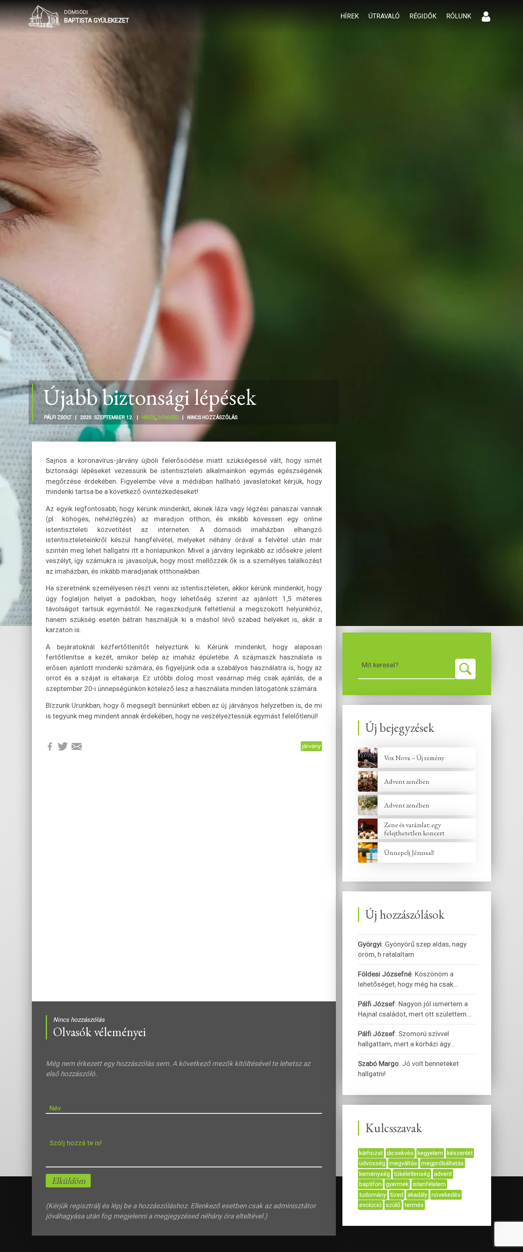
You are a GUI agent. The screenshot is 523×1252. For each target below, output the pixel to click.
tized (396, 1194)
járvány (311, 746)
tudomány (372, 1194)
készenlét (460, 1153)
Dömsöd (168, 417)
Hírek (349, 16)
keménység (374, 1174)
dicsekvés (400, 1153)
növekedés (445, 1194)
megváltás (403, 1163)
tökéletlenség (412, 1174)
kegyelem (430, 1153)
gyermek (397, 1184)
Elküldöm (68, 1181)
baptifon (370, 1184)
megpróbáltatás (442, 1163)
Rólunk (458, 16)
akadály (417, 1194)
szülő (393, 1205)
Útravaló (384, 16)
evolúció (370, 1205)
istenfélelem (429, 1184)
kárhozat (371, 1153)
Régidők (422, 16)
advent (443, 1174)
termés (414, 1205)
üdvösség (372, 1163)
